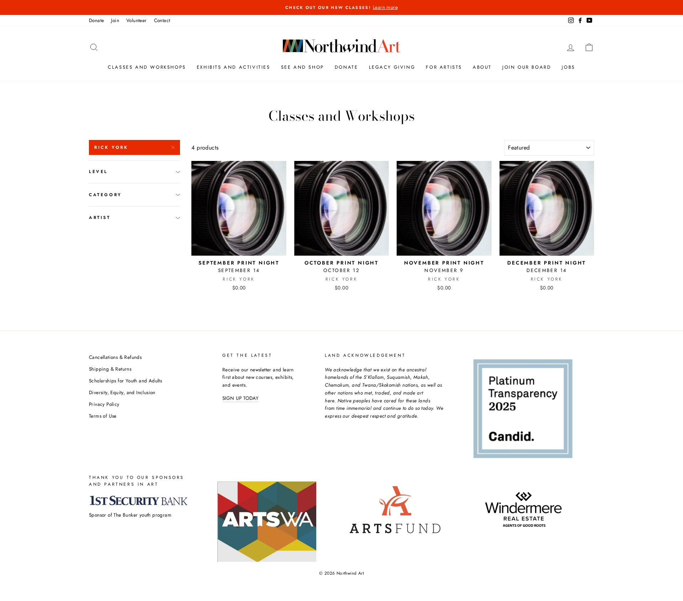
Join (115, 20)
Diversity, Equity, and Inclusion (122, 392)
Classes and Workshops (147, 67)
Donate (96, 20)
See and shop (302, 67)
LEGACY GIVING (392, 67)
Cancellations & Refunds (115, 357)
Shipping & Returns (110, 368)
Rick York (111, 147)
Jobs (568, 67)
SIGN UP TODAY (240, 398)
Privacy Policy (104, 404)
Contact (162, 20)
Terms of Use (103, 415)
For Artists (444, 67)
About (482, 67)
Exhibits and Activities (233, 67)
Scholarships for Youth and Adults (125, 380)
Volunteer (136, 20)
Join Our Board (526, 67)
